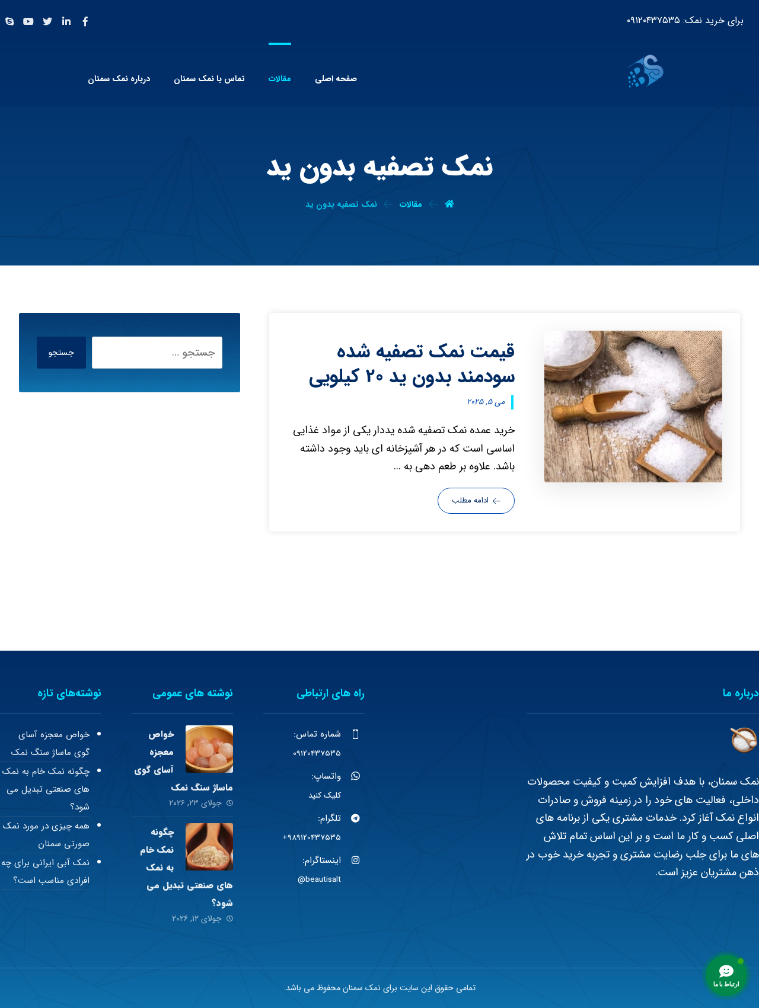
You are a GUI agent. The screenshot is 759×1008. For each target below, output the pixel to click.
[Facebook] (85, 21)
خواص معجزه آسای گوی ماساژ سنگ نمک (50, 744)
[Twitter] (47, 21)
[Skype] (9, 21)
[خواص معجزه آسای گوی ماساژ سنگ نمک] (209, 749)
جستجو (61, 352)
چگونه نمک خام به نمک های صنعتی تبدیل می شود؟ (46, 789)
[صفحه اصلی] (449, 204)
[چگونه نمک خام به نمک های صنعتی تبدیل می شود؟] (209, 847)
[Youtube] (28, 21)
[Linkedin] (66, 21)
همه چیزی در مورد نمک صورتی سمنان (46, 835)
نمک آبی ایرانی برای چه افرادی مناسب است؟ (45, 872)
